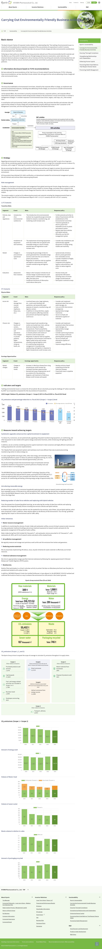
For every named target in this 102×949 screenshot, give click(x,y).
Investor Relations (38, 7)
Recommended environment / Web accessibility (61, 942)
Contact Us (76, 2)
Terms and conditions (28, 942)
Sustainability (62, 7)
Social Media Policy (41, 942)
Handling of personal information (10, 942)
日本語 (88, 2)
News (70, 2)
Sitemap (82, 2)
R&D (87, 7)
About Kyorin (13, 7)
